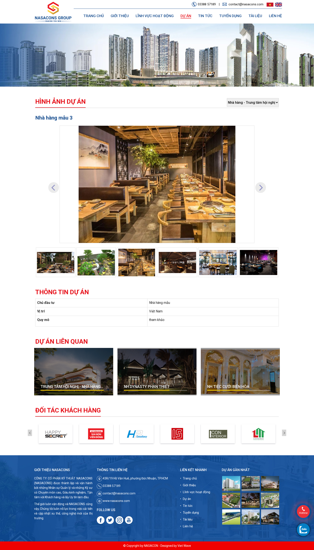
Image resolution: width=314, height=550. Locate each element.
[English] (278, 5)
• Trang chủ (188, 478)
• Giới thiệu (188, 485)
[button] (53, 184)
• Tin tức (186, 506)
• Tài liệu (186, 519)
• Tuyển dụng (189, 513)
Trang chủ (93, 16)
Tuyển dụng (230, 16)
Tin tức (205, 16)
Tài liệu (255, 16)
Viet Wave (184, 545)
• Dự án (185, 499)
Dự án (185, 16)
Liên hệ (275, 16)
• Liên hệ (186, 526)
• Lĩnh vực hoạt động (195, 492)
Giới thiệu (120, 16)
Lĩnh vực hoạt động (155, 16)
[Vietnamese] (269, 5)
